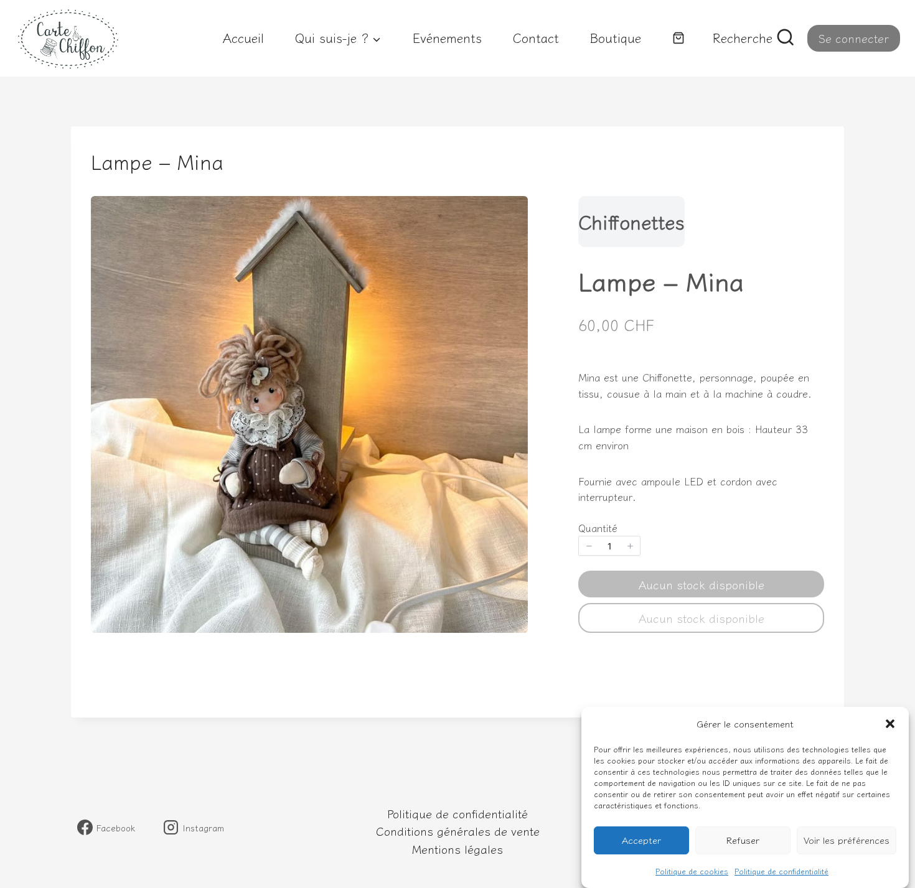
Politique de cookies (691, 871)
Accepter (641, 840)
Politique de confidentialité (781, 871)
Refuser (742, 840)
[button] (890, 723)
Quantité (597, 527)
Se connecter (854, 38)
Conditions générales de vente (458, 831)
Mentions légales (457, 849)
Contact (536, 38)
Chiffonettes (631, 221)
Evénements (447, 38)
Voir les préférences (846, 840)
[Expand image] (510, 213)
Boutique (615, 38)
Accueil (243, 38)
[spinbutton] (609, 546)
